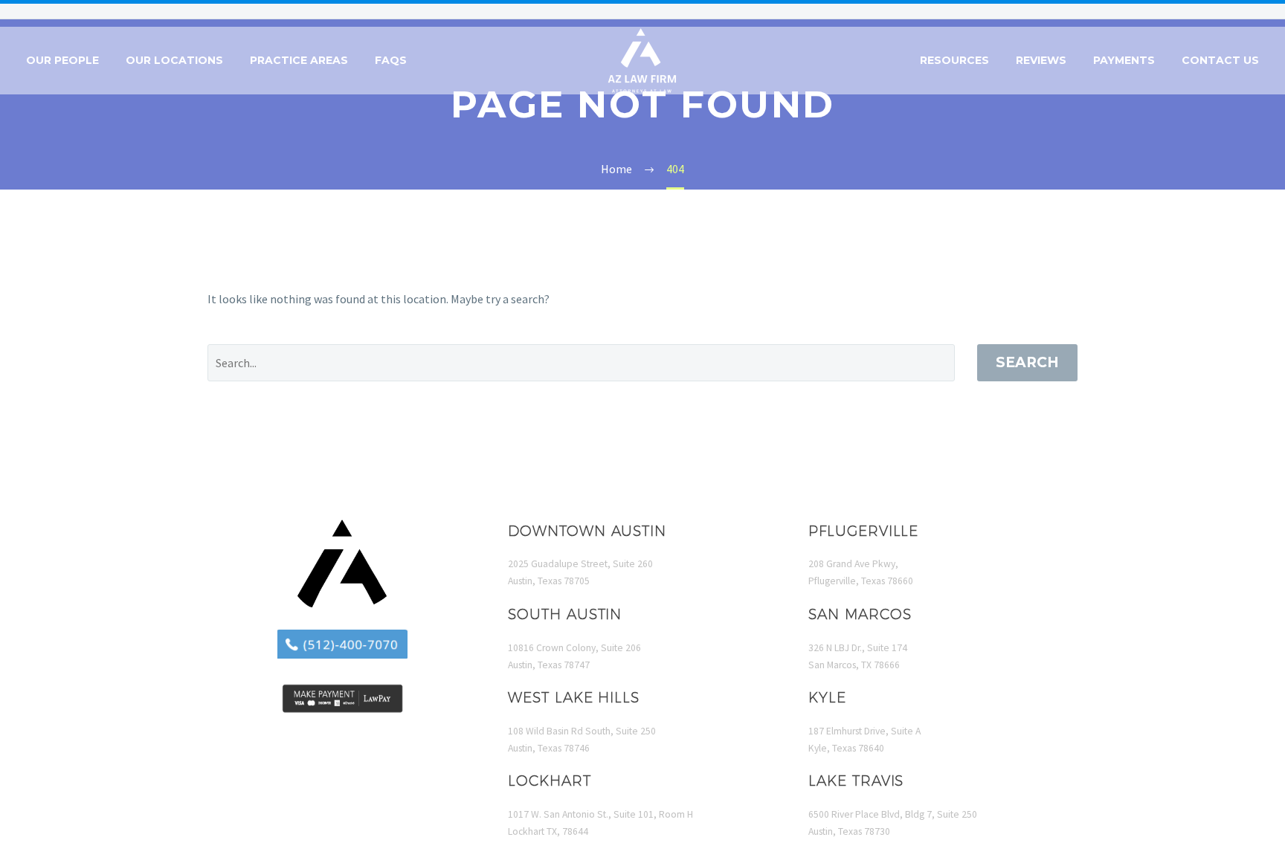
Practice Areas (299, 60)
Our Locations (174, 60)
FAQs (391, 60)
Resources (954, 60)
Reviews (1041, 60)
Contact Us (1220, 60)
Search (1027, 362)
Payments (1124, 60)
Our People (62, 60)
